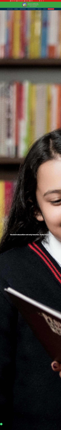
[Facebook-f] (39, 1)
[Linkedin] (41, 1)
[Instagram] (43, 1)
